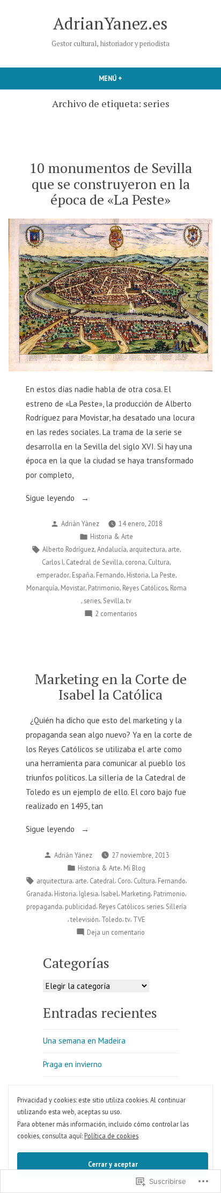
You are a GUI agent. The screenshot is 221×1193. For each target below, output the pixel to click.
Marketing (136, 893)
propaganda (44, 906)
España (82, 575)
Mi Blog (134, 868)
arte (174, 549)
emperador (52, 575)
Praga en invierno (72, 1064)
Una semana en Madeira (84, 1041)
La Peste (163, 575)
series (92, 600)
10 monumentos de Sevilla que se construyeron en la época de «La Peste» (111, 183)
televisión (84, 919)
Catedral (102, 880)
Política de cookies (111, 1135)
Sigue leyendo (51, 499)
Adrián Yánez (80, 523)
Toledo (111, 919)
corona (135, 562)
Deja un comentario (116, 932)
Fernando (110, 575)
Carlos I (52, 562)
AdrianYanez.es (110, 23)
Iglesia (88, 893)
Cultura (159, 562)
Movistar (73, 587)
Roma (178, 587)
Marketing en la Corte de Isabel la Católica (111, 686)
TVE (139, 919)
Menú (128, 78)
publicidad (80, 906)
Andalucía (112, 549)
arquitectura (147, 549)
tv (128, 600)
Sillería (176, 906)
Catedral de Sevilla (94, 562)
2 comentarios (116, 614)
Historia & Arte (111, 536)
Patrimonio (104, 587)
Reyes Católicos (144, 587)
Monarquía (42, 587)
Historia (138, 575)
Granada (38, 893)
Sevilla (113, 600)
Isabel (110, 893)
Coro (124, 880)
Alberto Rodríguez (68, 549)
